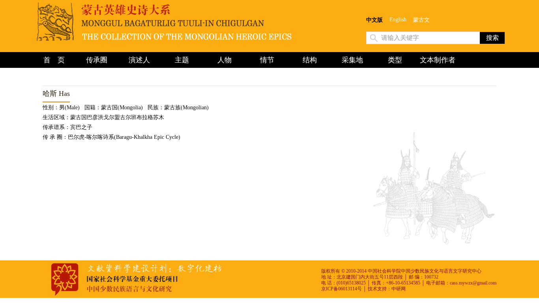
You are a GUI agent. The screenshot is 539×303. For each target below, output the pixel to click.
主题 (182, 60)
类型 (395, 60)
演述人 (139, 60)
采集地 (352, 60)
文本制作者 (437, 60)
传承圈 (96, 60)
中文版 (374, 20)
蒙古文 (421, 20)
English (397, 19)
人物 (224, 60)
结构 (310, 60)
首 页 (54, 60)
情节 (267, 60)
